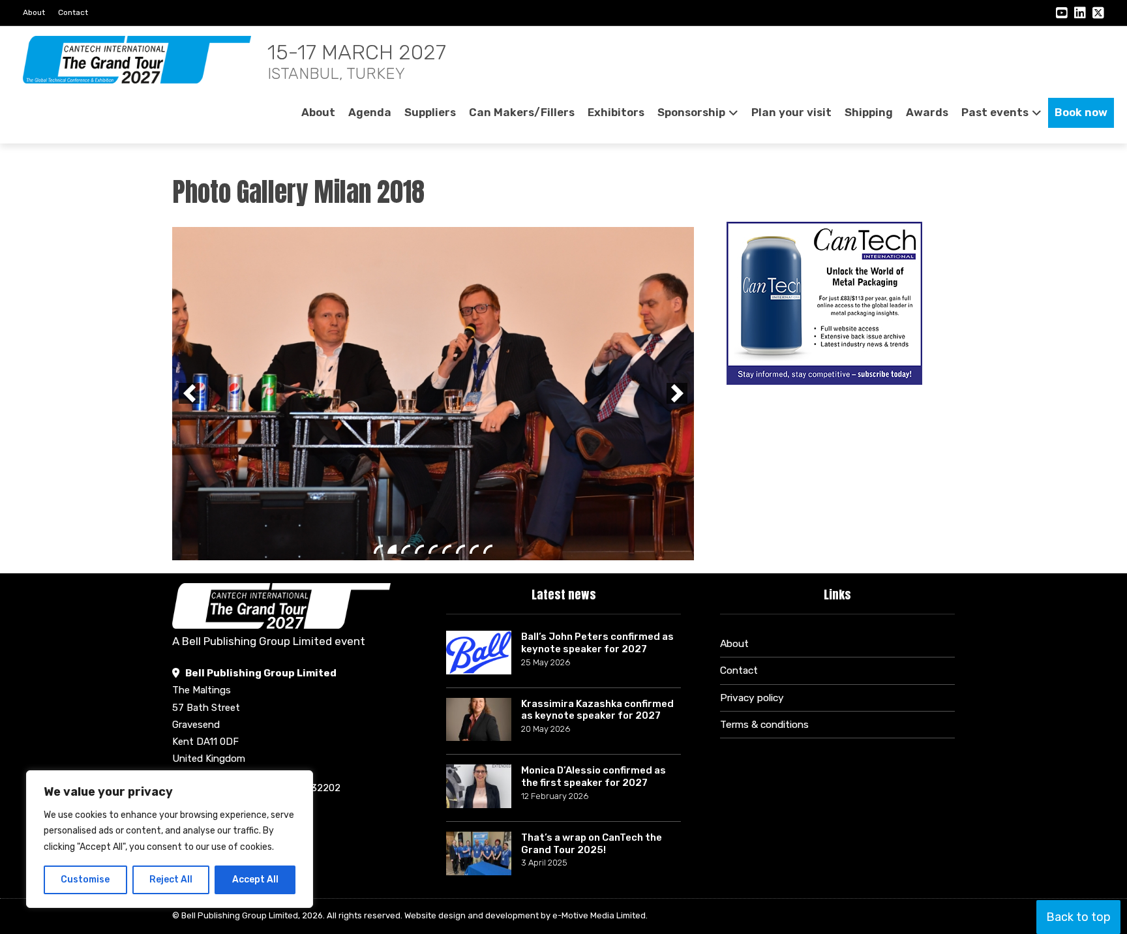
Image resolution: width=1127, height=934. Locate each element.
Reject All (170, 879)
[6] (446, 257)
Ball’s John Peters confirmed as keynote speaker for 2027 (597, 490)
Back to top (1078, 917)
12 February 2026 (554, 643)
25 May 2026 (545, 510)
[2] (392, 257)
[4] (419, 257)
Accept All (255, 879)
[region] (169, 839)
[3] (405, 257)
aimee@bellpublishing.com (246, 664)
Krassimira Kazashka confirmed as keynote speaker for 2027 (597, 557)
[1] (378, 257)
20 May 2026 (545, 576)
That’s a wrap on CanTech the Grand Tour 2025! (591, 691)
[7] (460, 257)
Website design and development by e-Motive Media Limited (525, 763)
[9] (487, 257)
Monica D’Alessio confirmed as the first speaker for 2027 (593, 624)
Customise (85, 879)
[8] (474, 257)
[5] (433, 257)
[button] (189, 247)
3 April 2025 (544, 710)
